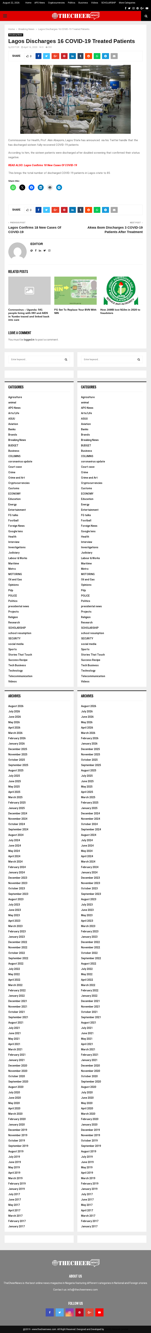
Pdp (10, 590)
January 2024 (16, 872)
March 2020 (15, 1113)
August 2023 (15, 899)
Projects (13, 611)
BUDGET (13, 445)
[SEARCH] (66, 359)
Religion (13, 617)
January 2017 (16, 1226)
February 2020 (17, 1119)
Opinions (13, 584)
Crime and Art (16, 477)
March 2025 (15, 797)
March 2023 (15, 926)
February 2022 (17, 990)
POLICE (12, 595)
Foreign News (16, 525)
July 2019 (14, 1156)
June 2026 (14, 716)
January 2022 (16, 995)
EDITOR (15, 47)
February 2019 (17, 1183)
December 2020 (17, 1065)
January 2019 (16, 1188)
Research (14, 622)
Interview (13, 542)
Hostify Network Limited (116, 1329)
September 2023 (18, 893)
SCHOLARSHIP (108, 2)
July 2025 (14, 775)
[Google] (89, 1312)
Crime (11, 472)
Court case (15, 466)
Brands (12, 434)
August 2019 (15, 1151)
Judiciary (14, 552)
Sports (12, 649)
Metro (12, 568)
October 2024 (16, 824)
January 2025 (16, 808)
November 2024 (17, 818)
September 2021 (18, 1017)
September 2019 (18, 1145)
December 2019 (17, 1129)
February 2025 (17, 802)
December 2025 (17, 749)
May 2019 (14, 1167)
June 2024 (14, 845)
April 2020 (14, 1108)
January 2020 (16, 1124)
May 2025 (14, 786)
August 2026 (15, 706)
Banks (12, 429)
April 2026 (14, 727)
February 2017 (17, 1221)
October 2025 (16, 759)
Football (13, 520)
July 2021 (14, 1027)
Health (12, 536)
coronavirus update (20, 461)
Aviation (13, 424)
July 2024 (14, 840)
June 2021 (14, 1033)
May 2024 (14, 850)
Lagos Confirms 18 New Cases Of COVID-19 (50, 165)
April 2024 (14, 856)
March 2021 (15, 1049)
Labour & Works (17, 558)
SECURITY (14, 638)
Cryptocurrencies (56, 2)
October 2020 (16, 1076)
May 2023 (14, 915)
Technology (15, 670)
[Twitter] (60, 1312)
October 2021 (16, 1011)
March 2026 (15, 732)
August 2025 (15, 770)
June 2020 (14, 1097)
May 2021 (14, 1038)
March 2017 (15, 1215)
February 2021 (17, 1054)
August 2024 (15, 834)
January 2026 (16, 743)
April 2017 (14, 1210)
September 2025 (18, 765)
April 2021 (14, 1044)
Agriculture (15, 397)
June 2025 (14, 781)
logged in (29, 339)
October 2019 (16, 1140)
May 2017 (14, 1204)
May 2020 (14, 1103)
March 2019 (15, 1178)
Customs (13, 488)
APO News (39, 2)
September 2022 (18, 958)
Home (28, 2)
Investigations (17, 547)
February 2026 (17, 738)
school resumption (19, 633)
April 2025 (14, 791)
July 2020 (14, 1092)
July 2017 (14, 1194)
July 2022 (14, 968)
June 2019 (14, 1162)
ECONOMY (14, 493)
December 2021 (17, 1001)
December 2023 (17, 877)
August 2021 (15, 1022)
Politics (71, 2)
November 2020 (17, 1070)
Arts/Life (13, 413)
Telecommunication (20, 676)
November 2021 (17, 1006)
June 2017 (14, 1199)
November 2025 (17, 754)
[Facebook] (50, 1312)
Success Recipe (17, 660)
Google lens (15, 531)
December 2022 (17, 942)
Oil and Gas (15, 579)
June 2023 (14, 909)
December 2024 (17, 813)
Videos (94, 2)
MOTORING (15, 574)
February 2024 (17, 867)
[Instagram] (70, 1312)
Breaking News (15, 35)
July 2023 (14, 904)
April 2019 (14, 1172)
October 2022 (16, 952)
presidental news (18, 606)
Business (83, 2)
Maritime (13, 563)
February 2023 (17, 931)
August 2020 (15, 1086)
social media (16, 644)
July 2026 (14, 711)
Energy (12, 504)
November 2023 (17, 883)
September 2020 (18, 1081)
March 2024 (15, 861)
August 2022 (15, 963)
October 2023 (16, 888)
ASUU (11, 418)
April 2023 (14, 920)
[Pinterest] (80, 1312)
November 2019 (17, 1135)
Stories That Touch (20, 654)
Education (14, 499)
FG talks (13, 515)
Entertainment (17, 509)
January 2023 (16, 936)
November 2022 (17, 947)
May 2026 (14, 722)
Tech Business (17, 665)
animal (12, 402)
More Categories (127, 2)
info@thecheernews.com (83, 1289)
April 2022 (14, 979)
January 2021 (16, 1060)
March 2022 (15, 985)
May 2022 (14, 974)
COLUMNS (14, 456)
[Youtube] (99, 1312)
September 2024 (18, 829)
